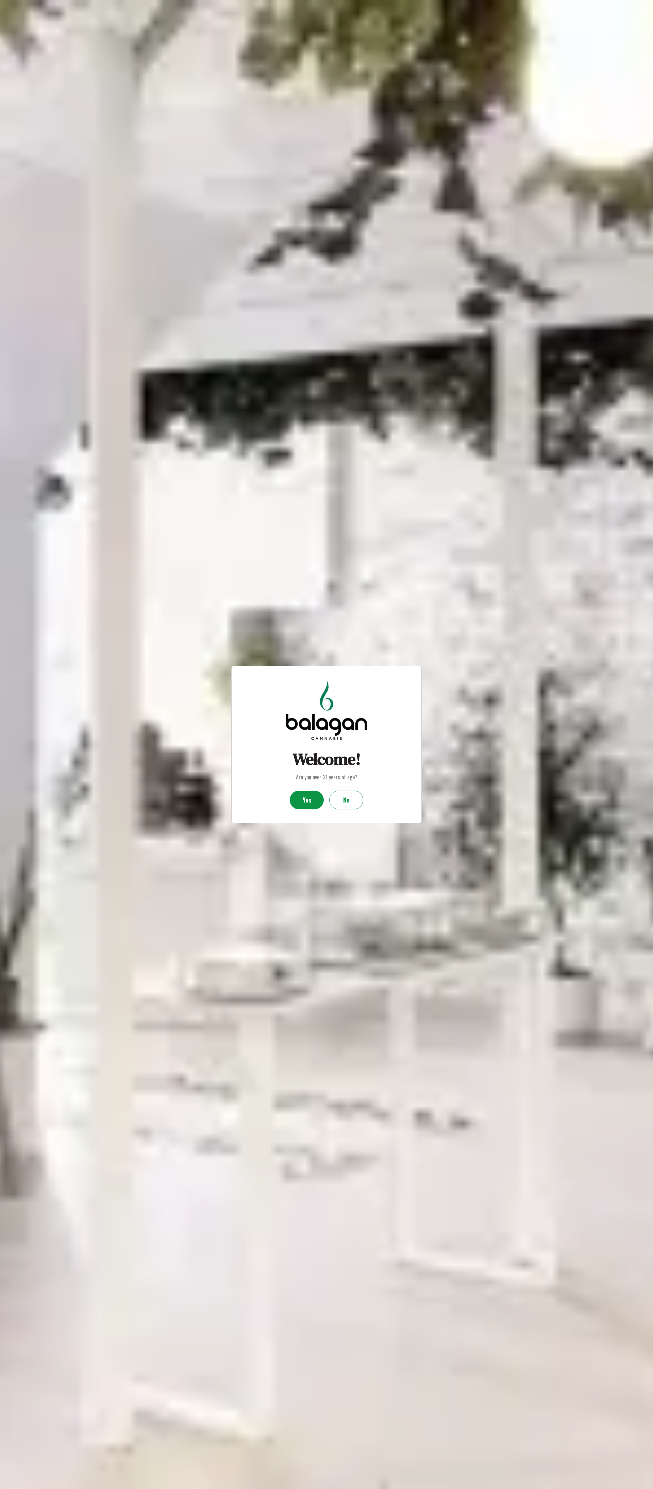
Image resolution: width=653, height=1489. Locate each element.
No (346, 799)
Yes (307, 799)
